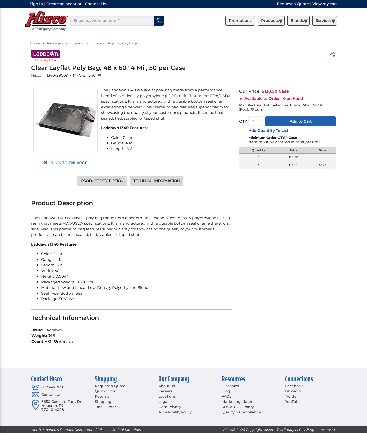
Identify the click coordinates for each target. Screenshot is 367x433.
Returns (102, 396)
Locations (167, 396)
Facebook (294, 386)
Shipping (103, 402)
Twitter (291, 396)
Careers (165, 391)
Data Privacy (169, 407)
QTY (243, 121)
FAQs (226, 396)
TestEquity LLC (289, 430)
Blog (226, 391)
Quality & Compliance (241, 412)
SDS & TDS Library (238, 407)
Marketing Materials (240, 402)
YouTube (293, 402)
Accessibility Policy (174, 412)
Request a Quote (110, 386)
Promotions (240, 20)
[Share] (333, 55)
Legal (163, 402)
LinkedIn (293, 391)
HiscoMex (230, 386)
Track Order (105, 407)
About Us (166, 386)
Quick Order (106, 391)
